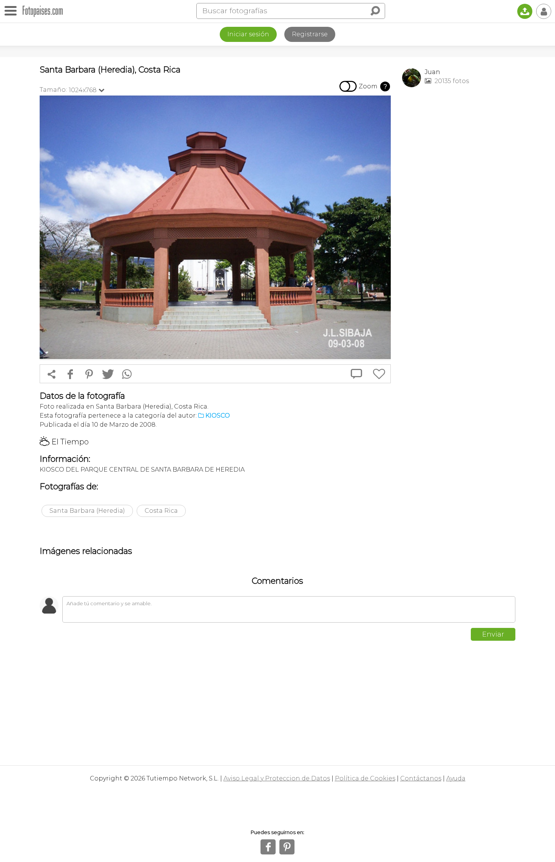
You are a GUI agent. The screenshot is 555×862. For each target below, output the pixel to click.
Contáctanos (420, 778)
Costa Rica (161, 510)
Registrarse (310, 34)
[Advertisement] (458, 212)
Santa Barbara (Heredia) (87, 510)
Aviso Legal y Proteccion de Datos (277, 778)
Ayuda (456, 778)
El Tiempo (64, 441)
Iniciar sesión (248, 34)
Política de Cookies (365, 778)
